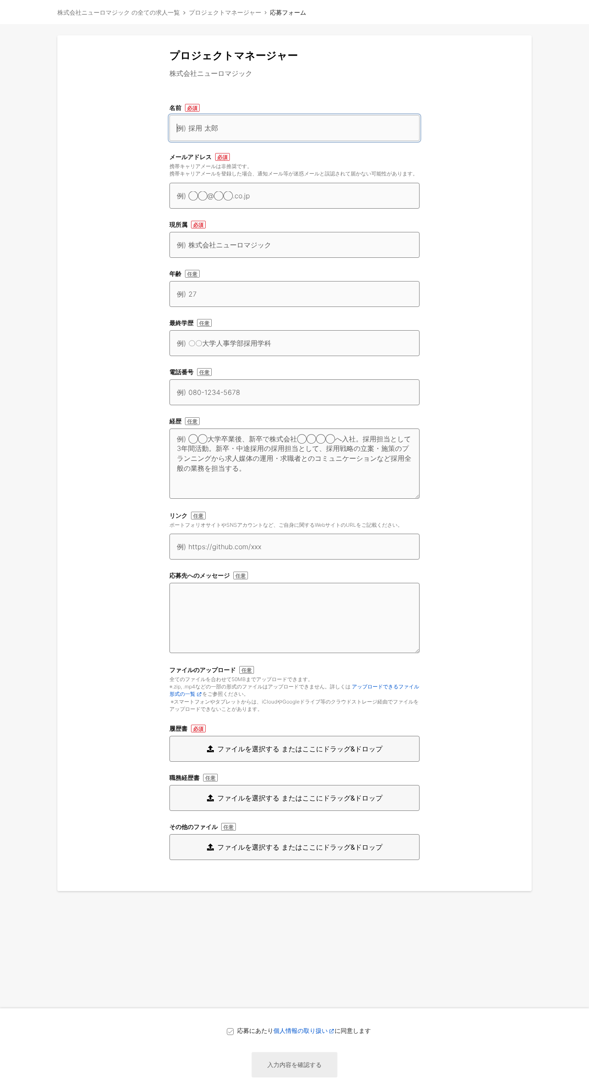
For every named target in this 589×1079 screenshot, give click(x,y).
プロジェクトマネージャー (225, 12)
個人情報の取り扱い (300, 1030)
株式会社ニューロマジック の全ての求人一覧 (118, 12)
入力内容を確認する (294, 1064)
